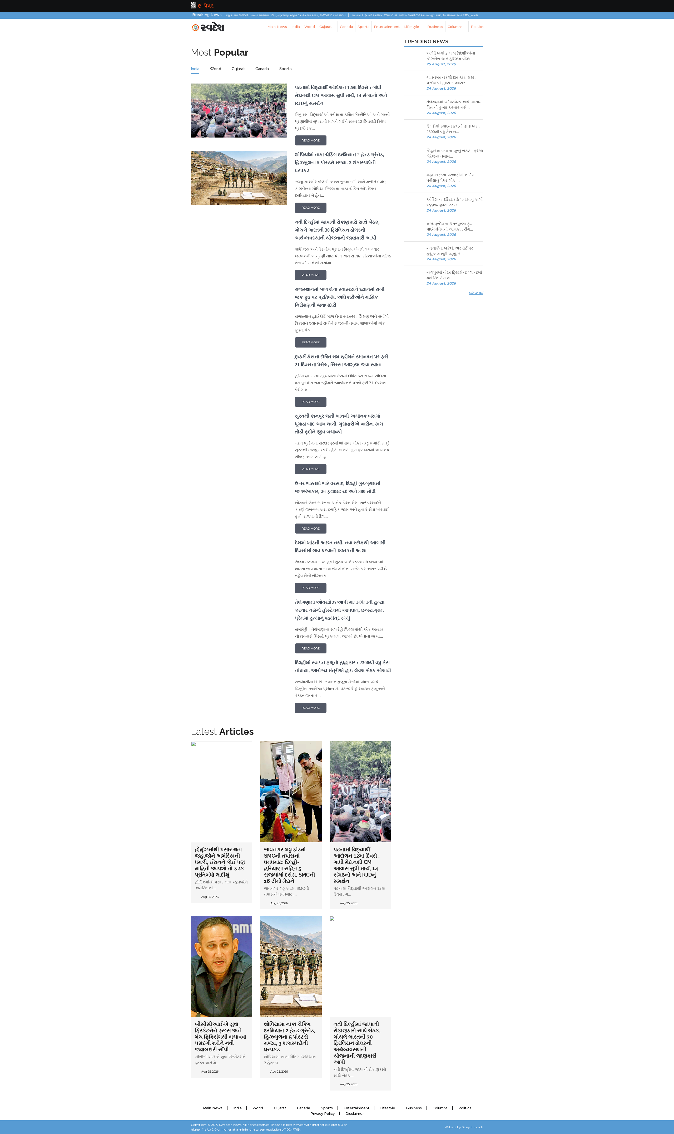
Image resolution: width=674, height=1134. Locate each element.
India (295, 27)
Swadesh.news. (230, 1125)
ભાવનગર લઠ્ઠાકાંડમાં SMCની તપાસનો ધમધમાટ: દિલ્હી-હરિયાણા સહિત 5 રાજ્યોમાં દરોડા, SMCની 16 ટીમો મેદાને (247, 15)
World (309, 27)
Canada (346, 27)
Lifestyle (412, 27)
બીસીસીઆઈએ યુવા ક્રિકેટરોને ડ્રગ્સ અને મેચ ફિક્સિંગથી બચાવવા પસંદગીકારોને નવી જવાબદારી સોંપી (220, 1037)
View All (476, 293)
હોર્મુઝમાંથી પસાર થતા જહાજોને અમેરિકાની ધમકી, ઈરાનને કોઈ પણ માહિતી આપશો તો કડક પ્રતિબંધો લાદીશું (220, 862)
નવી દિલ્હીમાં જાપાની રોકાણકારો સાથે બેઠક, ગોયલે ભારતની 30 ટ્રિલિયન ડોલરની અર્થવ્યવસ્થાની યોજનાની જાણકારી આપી (357, 1043)
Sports (363, 27)
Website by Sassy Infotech (463, 1127)
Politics (477, 27)
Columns (456, 27)
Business (435, 27)
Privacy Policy (322, 1113)
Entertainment (387, 27)
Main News (277, 27)
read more (311, 140)
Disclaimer (354, 1113)
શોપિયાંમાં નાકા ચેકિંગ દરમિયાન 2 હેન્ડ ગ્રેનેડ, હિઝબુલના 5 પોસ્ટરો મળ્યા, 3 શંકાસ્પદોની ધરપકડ (289, 1037)
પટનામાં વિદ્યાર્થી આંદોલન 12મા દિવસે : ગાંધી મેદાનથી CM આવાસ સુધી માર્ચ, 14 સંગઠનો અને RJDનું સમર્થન (383, 15)
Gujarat (326, 27)
